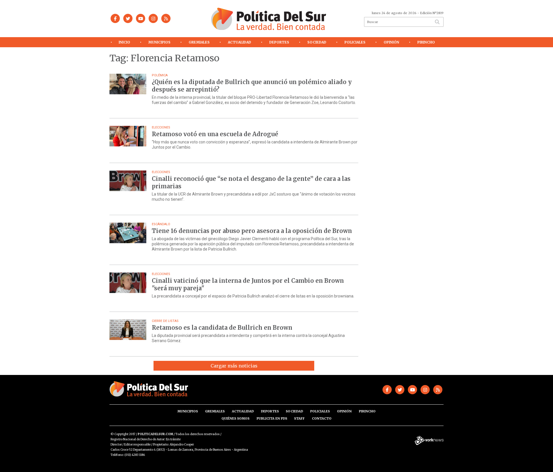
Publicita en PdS (272, 418)
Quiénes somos (235, 418)
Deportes (279, 42)
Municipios (159, 42)
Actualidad (239, 42)
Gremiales (199, 42)
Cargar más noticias (234, 366)
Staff (299, 418)
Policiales (354, 42)
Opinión (391, 42)
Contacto (322, 418)
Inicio (124, 42)
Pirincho (426, 42)
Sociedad (316, 42)
